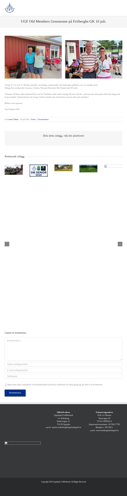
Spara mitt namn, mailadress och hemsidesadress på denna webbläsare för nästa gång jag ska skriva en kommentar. (55, 384)
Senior (33, 119)
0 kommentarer (43, 119)
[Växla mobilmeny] (121, 4)
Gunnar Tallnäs (12, 119)
